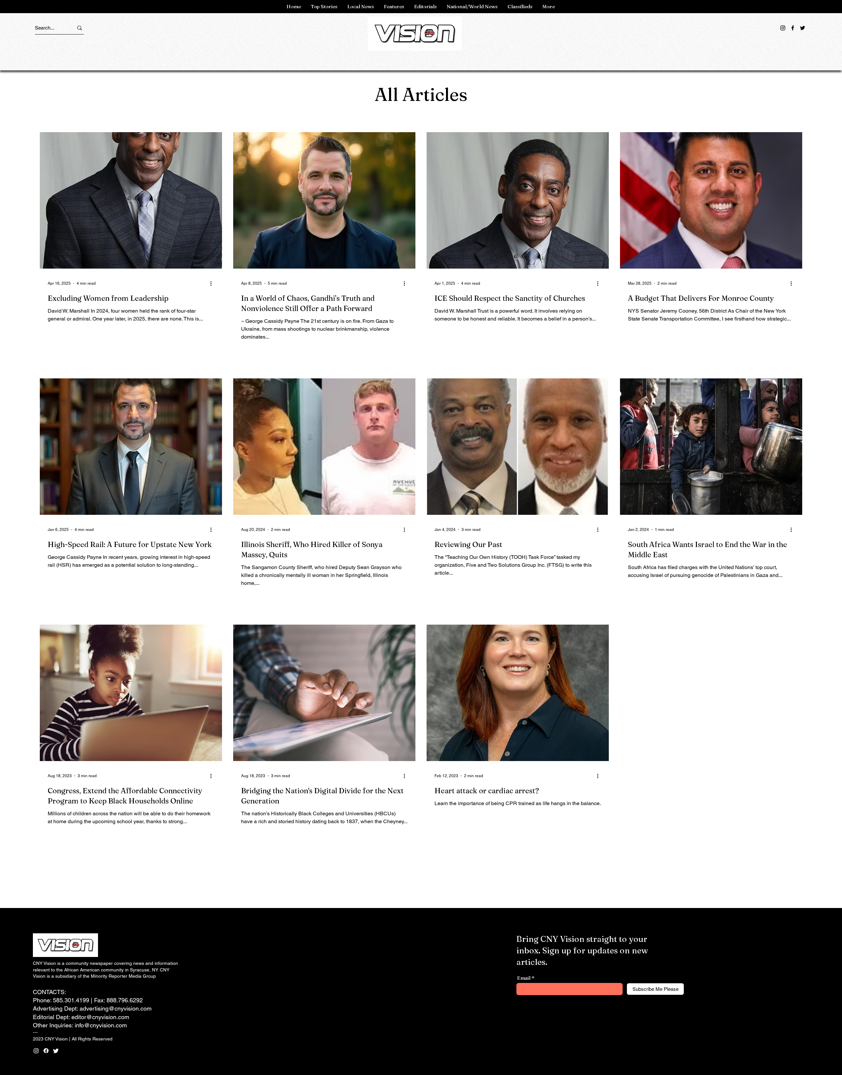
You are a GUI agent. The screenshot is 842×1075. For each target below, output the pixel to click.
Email (524, 977)
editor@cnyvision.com (100, 1017)
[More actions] (213, 283)
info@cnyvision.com (101, 1025)
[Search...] (79, 27)
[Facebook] (792, 28)
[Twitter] (802, 28)
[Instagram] (783, 28)
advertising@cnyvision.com (116, 1008)
